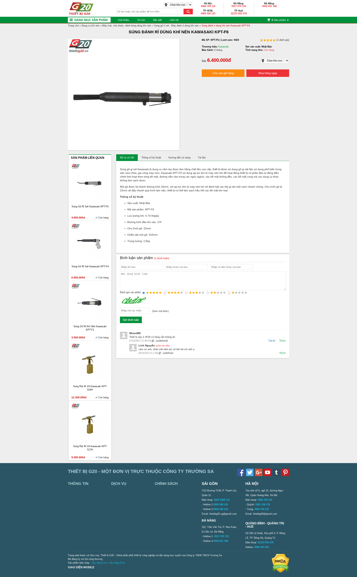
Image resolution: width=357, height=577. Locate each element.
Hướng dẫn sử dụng (179, 157)
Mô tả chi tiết (127, 157)
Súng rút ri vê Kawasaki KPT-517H (90, 448)
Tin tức (141, 19)
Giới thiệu (123, 19)
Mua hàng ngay (267, 73)
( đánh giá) (282, 40)
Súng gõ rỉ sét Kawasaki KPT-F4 (90, 266)
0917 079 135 (238, 6)
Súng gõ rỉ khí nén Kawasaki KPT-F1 (90, 328)
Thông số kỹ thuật (151, 157)
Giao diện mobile (81, 567)
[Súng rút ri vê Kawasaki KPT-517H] (90, 440)
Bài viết (157, 19)
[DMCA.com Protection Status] (280, 571)
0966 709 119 (208, 6)
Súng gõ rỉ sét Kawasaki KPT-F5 (90, 206)
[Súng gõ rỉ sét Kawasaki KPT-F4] (90, 260)
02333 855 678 (239, 13)
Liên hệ (174, 19)
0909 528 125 (208, 13)
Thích (282, 340)
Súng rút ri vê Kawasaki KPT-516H (90, 388)
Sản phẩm (279, 19)
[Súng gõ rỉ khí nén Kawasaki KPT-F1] (90, 320)
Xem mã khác (160, 311)
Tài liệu (202, 157)
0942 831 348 (269, 6)
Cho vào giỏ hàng (223, 73)
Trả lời (271, 340)
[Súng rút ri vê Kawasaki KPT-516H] (90, 380)
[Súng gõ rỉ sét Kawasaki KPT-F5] (90, 200)
